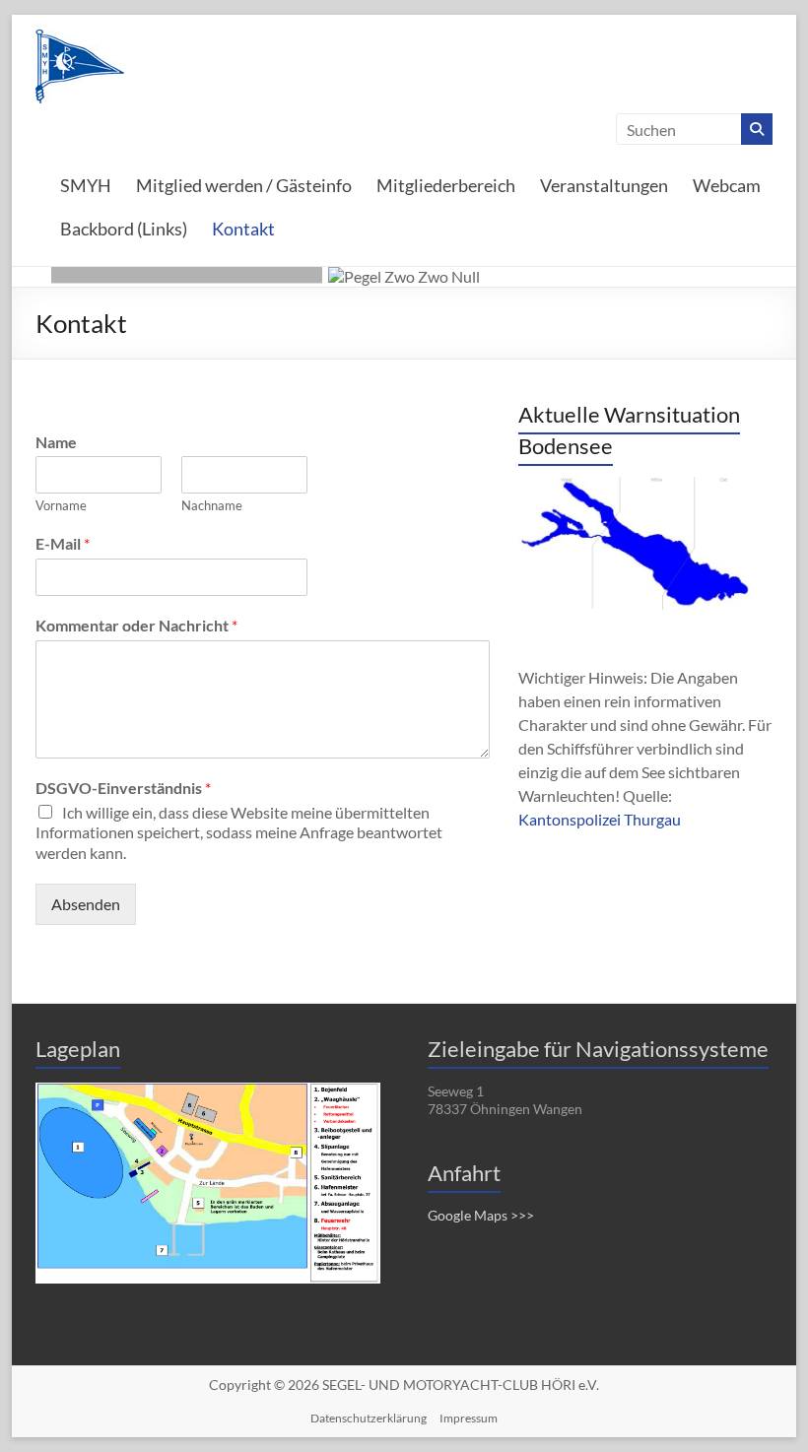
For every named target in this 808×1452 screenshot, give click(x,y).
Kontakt (243, 228)
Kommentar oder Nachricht (136, 625)
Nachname (211, 505)
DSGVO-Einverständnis (123, 787)
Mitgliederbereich (445, 185)
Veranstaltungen (604, 185)
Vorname (61, 505)
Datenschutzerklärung (368, 1418)
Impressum (468, 1418)
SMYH (85, 185)
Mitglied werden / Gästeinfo (244, 185)
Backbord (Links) (123, 228)
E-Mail (62, 543)
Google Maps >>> (481, 1215)
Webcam (727, 185)
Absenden (85, 903)
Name (56, 441)
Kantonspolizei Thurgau (599, 819)
